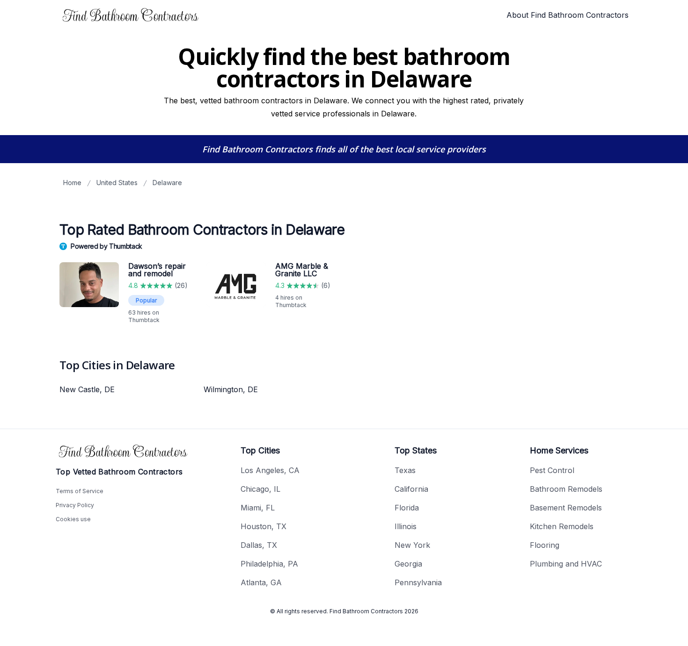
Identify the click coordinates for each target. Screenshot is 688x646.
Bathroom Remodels (566, 489)
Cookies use (73, 519)
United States (117, 183)
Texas (405, 470)
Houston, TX (263, 526)
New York (412, 545)
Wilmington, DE (231, 389)
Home (72, 183)
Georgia (408, 563)
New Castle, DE (87, 389)
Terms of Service (79, 491)
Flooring (544, 545)
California (411, 489)
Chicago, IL (260, 489)
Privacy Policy (75, 505)
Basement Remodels (566, 507)
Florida (407, 507)
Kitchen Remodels (561, 526)
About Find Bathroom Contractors (567, 15)
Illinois (406, 526)
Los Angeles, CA (270, 470)
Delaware (167, 183)
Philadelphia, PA (269, 563)
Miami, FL (258, 507)
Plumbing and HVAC (566, 563)
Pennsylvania (418, 582)
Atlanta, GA (261, 582)
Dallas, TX (259, 545)
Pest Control (552, 470)
